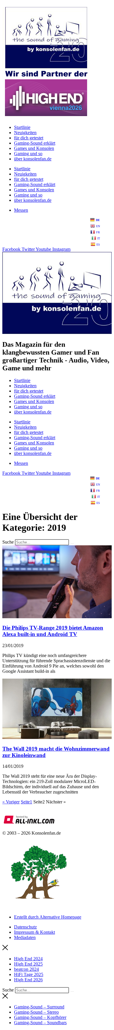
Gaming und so (28, 153)
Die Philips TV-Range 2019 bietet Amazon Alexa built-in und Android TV (52, 631)
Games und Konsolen (34, 148)
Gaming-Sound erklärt (34, 143)
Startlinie (22, 127)
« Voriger (11, 801)
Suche (8, 541)
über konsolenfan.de (32, 158)
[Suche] (72, 543)
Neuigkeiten (25, 132)
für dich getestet (28, 137)
